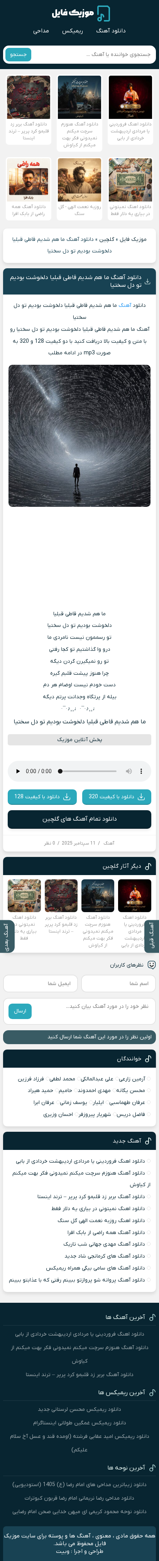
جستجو (18, 54)
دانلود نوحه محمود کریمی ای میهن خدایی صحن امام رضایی (79, 1511)
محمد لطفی (62, 1079)
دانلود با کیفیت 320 (111, 797)
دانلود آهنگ (111, 31)
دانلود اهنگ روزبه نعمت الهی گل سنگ (101, 1220)
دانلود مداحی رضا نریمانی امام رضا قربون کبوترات (79, 1498)
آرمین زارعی (132, 1079)
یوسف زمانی (73, 1102)
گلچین (106, 239)
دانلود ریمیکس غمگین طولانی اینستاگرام (79, 1423)
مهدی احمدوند (94, 1090)
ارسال (20, 1011)
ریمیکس (72, 31)
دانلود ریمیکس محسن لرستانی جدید (79, 1409)
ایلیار (98, 1102)
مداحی (41, 31)
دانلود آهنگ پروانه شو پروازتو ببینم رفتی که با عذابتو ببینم (77, 1280)
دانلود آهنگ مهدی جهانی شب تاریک (104, 1244)
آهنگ (124, 305)
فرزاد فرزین (31, 1079)
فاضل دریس (131, 1114)
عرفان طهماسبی (127, 1102)
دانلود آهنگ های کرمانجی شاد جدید (104, 1256)
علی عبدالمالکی (97, 1079)
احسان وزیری (58, 1114)
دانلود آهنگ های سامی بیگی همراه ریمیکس (95, 1268)
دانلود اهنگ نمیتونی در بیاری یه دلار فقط (98, 1208)
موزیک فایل (133, 239)
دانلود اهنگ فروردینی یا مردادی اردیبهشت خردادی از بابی (80, 1161)
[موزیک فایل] (81, 13)
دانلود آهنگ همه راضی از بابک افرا (106, 1232)
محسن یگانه (130, 1090)
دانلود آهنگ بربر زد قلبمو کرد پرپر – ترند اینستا (91, 1196)
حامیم (65, 1090)
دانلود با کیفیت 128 (37, 797)
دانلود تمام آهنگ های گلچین (79, 819)
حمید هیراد (40, 1090)
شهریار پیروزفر (94, 1114)
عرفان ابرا (44, 1102)
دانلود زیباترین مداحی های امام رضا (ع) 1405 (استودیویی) (79, 1484)
